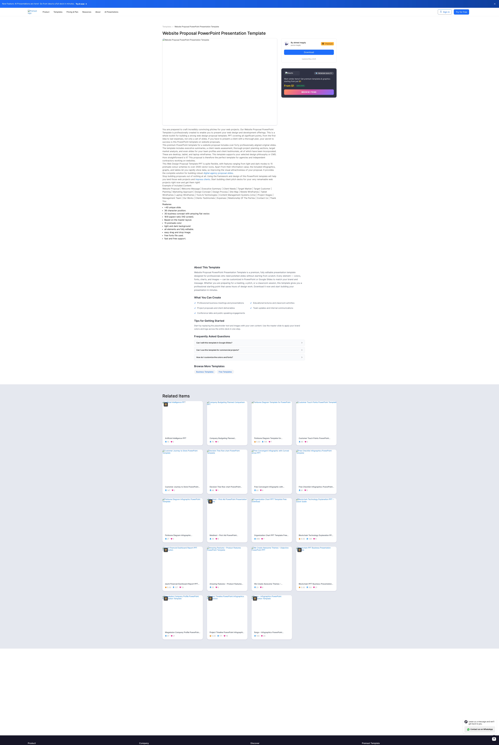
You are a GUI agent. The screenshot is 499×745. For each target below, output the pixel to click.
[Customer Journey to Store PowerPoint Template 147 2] (182, 453)
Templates (166, 26)
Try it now (81, 4)
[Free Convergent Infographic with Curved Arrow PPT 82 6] (272, 453)
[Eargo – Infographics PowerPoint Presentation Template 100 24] (272, 598)
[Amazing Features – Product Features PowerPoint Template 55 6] (227, 550)
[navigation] (200, 12)
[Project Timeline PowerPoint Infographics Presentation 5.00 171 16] (227, 598)
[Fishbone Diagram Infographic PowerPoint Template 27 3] (182, 501)
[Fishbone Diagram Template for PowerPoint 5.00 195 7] (272, 402)
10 (231, 123)
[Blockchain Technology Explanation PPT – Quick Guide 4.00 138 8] (316, 501)
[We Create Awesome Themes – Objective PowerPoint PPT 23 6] (272, 550)
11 (234, 123)
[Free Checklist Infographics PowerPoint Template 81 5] (316, 453)
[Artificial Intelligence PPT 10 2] (182, 402)
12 (237, 123)
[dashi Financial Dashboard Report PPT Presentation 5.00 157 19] (182, 550)
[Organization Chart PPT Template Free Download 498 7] (272, 501)
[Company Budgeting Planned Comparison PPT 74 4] (227, 404)
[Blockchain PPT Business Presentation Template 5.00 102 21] (316, 550)
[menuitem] (46, 12)
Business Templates (205, 372)
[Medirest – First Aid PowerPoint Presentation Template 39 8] (227, 501)
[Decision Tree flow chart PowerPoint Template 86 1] (227, 453)
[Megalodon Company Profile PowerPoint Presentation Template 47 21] (182, 598)
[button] (249, 343)
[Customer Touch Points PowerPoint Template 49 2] (316, 402)
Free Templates (225, 372)
